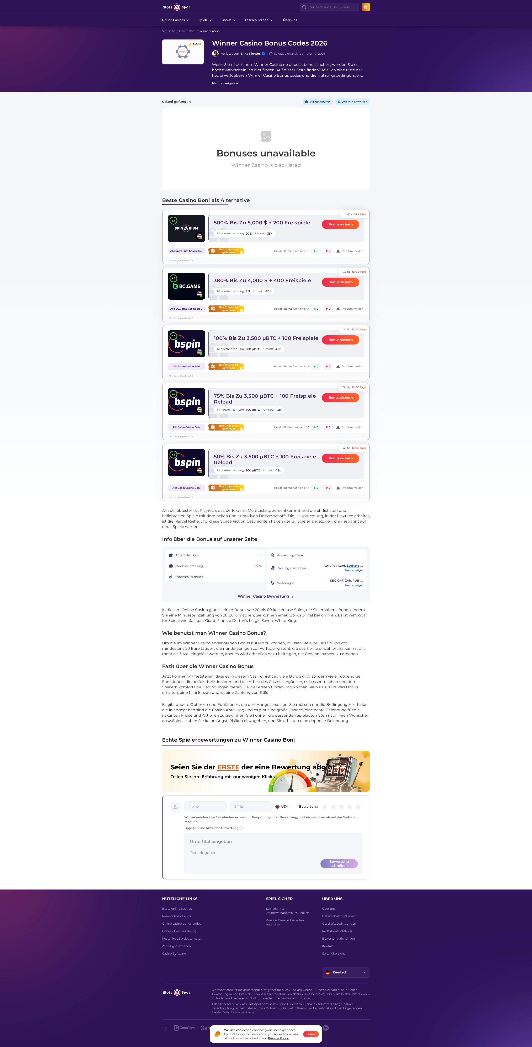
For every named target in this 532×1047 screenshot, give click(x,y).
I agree (311, 1034)
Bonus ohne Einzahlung (179, 931)
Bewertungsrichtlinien (338, 938)
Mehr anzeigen (223, 83)
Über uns (290, 20)
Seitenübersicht (333, 953)
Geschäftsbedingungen (339, 923)
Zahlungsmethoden (176, 946)
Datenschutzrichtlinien (338, 916)
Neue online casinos (176, 916)
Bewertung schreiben (339, 864)
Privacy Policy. (278, 1038)
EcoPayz (353, 565)
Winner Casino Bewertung (263, 596)
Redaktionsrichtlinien (337, 931)
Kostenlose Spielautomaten (182, 938)
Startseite (168, 31)
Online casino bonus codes (181, 923)
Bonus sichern (341, 224)
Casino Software (174, 953)
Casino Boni (187, 31)
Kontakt (328, 946)
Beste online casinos (177, 908)
